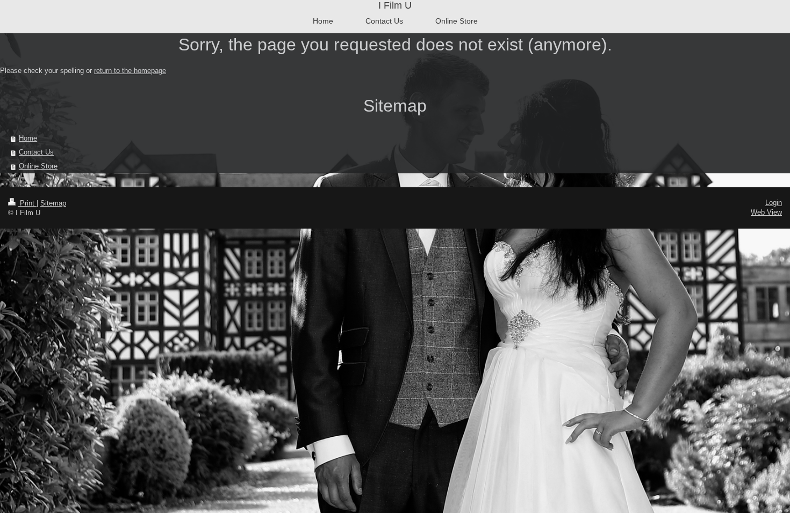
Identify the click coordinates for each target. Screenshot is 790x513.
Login (773, 203)
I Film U (395, 5)
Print (27, 203)
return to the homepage (130, 71)
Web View (766, 212)
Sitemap (53, 203)
